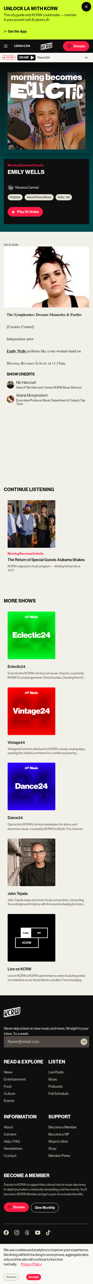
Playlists (15, 197)
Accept (34, 1277)
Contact (10, 1156)
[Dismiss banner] (86, 6)
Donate (79, 46)
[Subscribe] (84, 1041)
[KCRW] (12, 1016)
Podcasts (55, 1086)
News (8, 1072)
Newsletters (13, 1148)
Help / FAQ (12, 1141)
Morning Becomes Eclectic (26, 553)
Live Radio (56, 1072)
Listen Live (22, 46)
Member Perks (59, 1156)
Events (9, 1101)
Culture (9, 1093)
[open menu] (7, 46)
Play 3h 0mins (28, 212)
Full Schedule (58, 1093)
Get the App (17, 31)
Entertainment (15, 1079)
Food (7, 1086)
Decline (11, 1277)
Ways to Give (58, 1141)
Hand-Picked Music (39, 197)
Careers (10, 1134)
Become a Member (62, 1127)
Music (52, 1079)
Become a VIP (58, 1134)
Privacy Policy (31, 1264)
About (8, 1127)
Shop (52, 1148)
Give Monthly (45, 1207)
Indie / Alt (64, 197)
